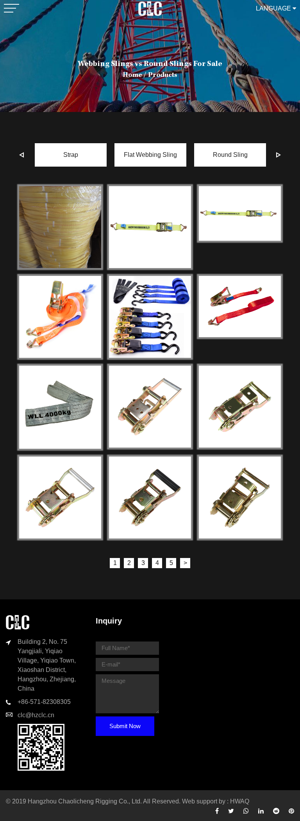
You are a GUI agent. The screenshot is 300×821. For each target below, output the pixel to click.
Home (132, 75)
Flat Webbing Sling (150, 154)
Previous (21, 155)
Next (278, 155)
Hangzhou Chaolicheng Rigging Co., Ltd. (85, 801)
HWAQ (239, 801)
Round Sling (230, 154)
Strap (70, 154)
